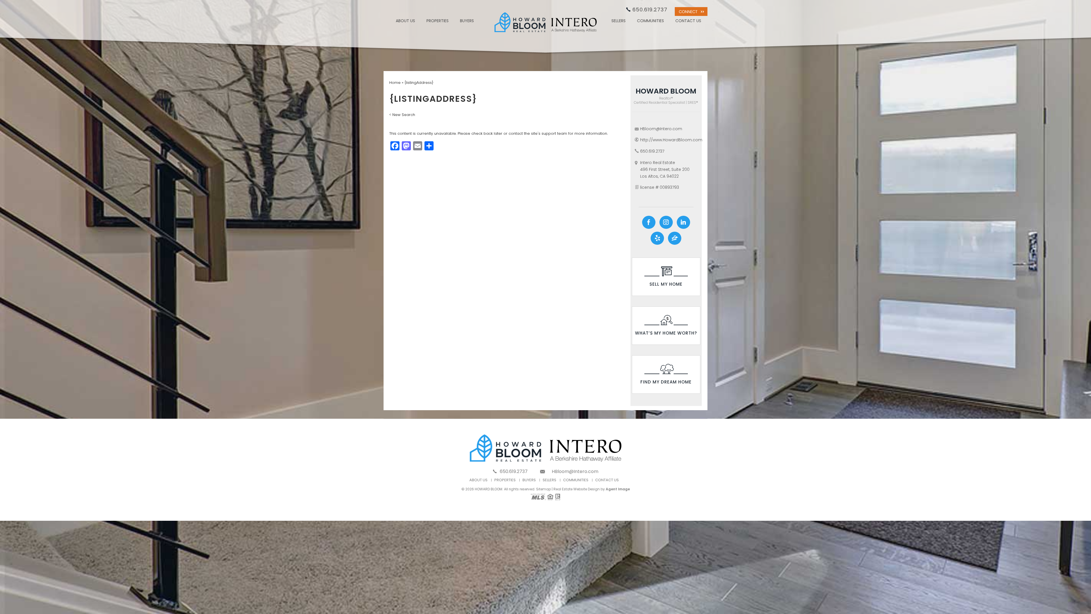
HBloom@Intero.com (661, 129)
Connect (691, 11)
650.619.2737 (649, 9)
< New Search (402, 114)
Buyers (467, 21)
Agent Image (618, 489)
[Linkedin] (683, 222)
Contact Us (688, 21)
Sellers (618, 21)
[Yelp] (657, 238)
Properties (437, 21)
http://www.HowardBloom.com (671, 140)
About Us (405, 21)
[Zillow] (674, 238)
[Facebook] (648, 222)
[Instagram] (666, 222)
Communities (650, 21)
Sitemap (543, 489)
